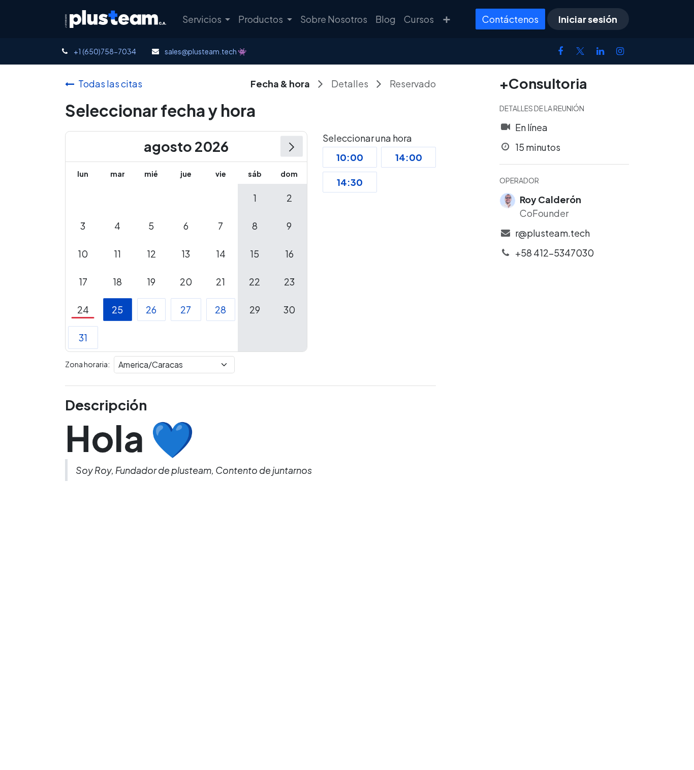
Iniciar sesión (587, 19)
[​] (560, 51)
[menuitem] (206, 19)
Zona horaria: (87, 364)
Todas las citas (110, 83)
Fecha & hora (280, 83)
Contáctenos (510, 19)
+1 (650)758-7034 (105, 51)
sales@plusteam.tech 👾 (205, 51)
